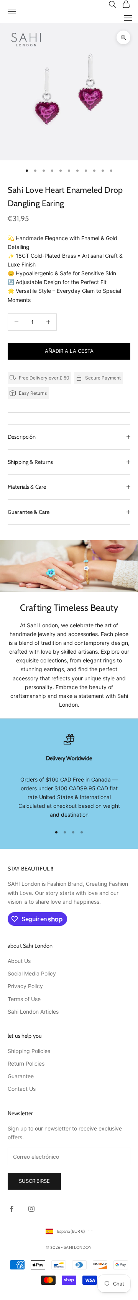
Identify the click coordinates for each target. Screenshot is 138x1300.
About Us (19, 961)
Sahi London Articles (33, 1011)
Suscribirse (34, 1181)
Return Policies (26, 1063)
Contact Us (22, 1088)
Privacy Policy (25, 986)
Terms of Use (24, 999)
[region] (69, 776)
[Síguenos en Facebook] (11, 1209)
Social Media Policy (32, 973)
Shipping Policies (29, 1051)
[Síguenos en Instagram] (31, 1209)
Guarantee (21, 1076)
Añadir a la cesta (69, 351)
